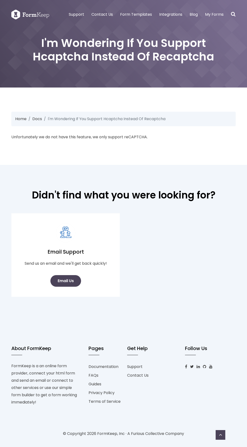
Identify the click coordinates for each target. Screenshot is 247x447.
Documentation (103, 366)
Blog (194, 14)
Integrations (170, 14)
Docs (37, 119)
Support (76, 14)
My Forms (214, 14)
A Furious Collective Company (155, 433)
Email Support (66, 251)
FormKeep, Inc (111, 433)
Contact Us (102, 14)
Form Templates (136, 14)
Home (21, 119)
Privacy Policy (102, 393)
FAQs (93, 375)
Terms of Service (105, 401)
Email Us (66, 281)
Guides (95, 384)
